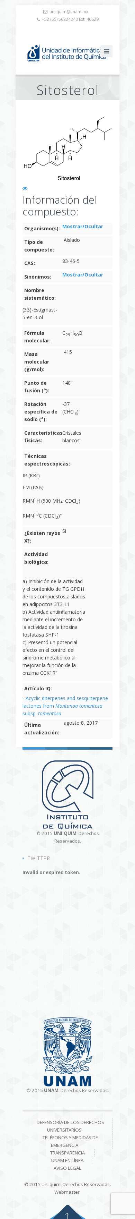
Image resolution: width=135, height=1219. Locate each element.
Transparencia (67, 1153)
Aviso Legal (67, 1168)
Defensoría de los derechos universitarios (70, 1126)
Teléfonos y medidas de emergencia (70, 1141)
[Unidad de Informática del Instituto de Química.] (67, 53)
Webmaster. (67, 1192)
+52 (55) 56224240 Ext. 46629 (70, 19)
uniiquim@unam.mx (69, 12)
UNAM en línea (67, 1160)
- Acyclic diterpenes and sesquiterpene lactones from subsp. (65, 706)
